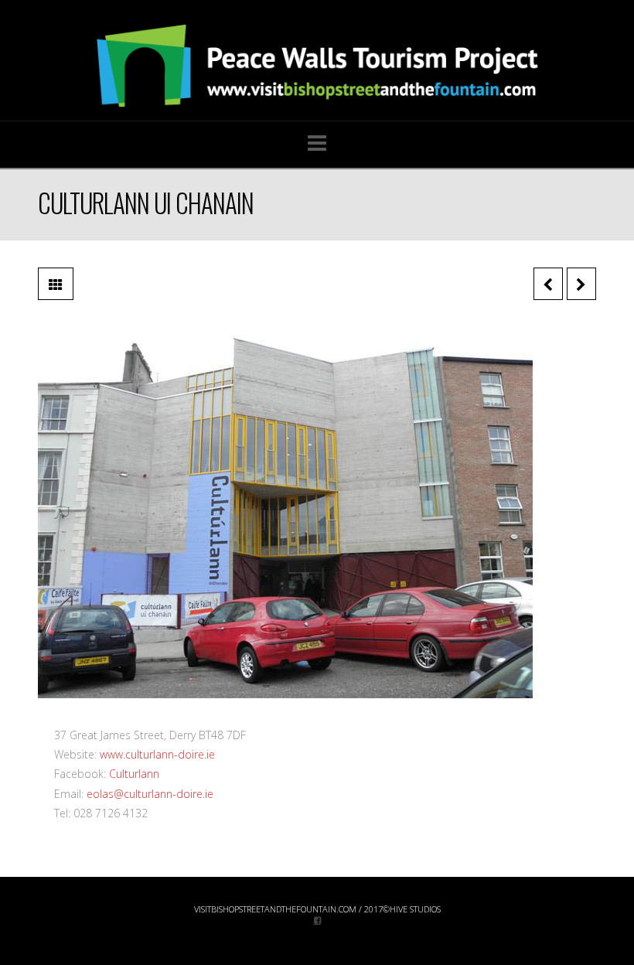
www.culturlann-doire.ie (157, 754)
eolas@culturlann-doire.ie (150, 793)
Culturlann (134, 773)
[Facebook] (317, 920)
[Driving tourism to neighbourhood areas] (317, 66)
